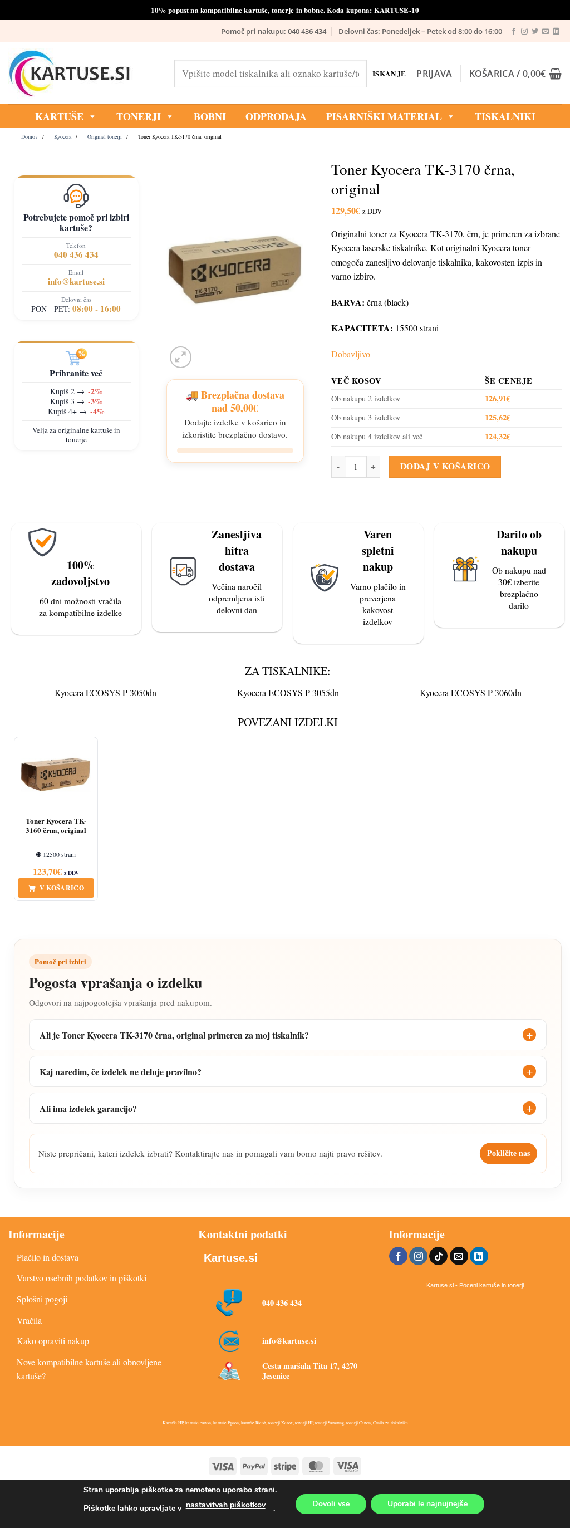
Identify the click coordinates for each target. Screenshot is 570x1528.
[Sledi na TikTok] (438, 1256)
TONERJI (138, 116)
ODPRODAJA (276, 116)
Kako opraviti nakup (53, 1340)
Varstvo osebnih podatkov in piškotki (81, 1278)
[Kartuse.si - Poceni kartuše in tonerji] (83, 73)
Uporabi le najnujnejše (427, 1503)
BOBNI (210, 116)
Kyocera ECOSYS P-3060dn (471, 692)
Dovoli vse (331, 1503)
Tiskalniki (505, 116)
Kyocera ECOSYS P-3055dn (288, 692)
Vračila (29, 1320)
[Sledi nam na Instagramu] (524, 32)
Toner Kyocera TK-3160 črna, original (56, 825)
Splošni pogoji (42, 1299)
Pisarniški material (384, 116)
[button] (434, 73)
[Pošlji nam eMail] (545, 32)
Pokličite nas (508, 1153)
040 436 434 (76, 254)
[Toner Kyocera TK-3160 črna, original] (56, 774)
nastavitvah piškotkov (226, 1505)
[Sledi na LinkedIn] (556, 32)
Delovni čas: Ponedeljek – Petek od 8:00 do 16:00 (420, 31)
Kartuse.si (231, 1258)
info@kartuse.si (76, 281)
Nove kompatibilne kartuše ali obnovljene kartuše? (89, 1369)
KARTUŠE (59, 116)
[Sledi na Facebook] (513, 32)
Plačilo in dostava (47, 1257)
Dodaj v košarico (445, 466)
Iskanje (388, 73)
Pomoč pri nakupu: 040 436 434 (273, 31)
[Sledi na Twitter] (535, 32)
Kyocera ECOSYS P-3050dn (105, 692)
